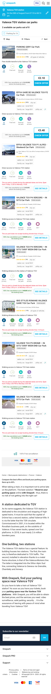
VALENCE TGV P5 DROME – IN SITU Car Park (30, 398)
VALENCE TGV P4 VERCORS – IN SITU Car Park (31, 198)
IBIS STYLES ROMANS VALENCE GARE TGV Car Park (31, 301)
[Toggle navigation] (43, 3)
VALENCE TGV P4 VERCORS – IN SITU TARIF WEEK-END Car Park (31, 248)
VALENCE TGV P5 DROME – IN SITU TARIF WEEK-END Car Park (31, 344)
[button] (14, 670)
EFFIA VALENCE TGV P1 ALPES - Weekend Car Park (31, 146)
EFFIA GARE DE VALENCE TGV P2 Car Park (32, 93)
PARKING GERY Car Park (27, 47)
